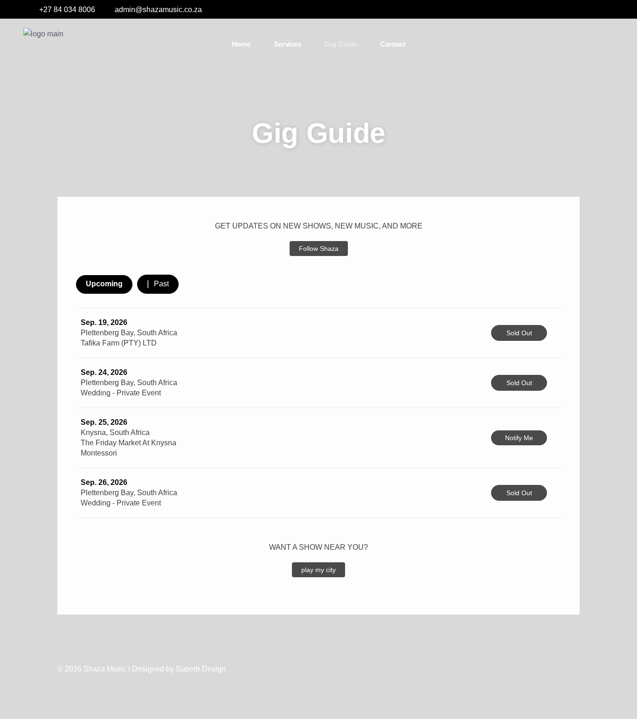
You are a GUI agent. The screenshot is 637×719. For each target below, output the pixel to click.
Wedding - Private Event (121, 393)
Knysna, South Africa (115, 432)
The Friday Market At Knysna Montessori (128, 448)
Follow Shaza (319, 248)
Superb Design (201, 669)
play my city (318, 570)
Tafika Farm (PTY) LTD (119, 343)
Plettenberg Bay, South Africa (129, 333)
